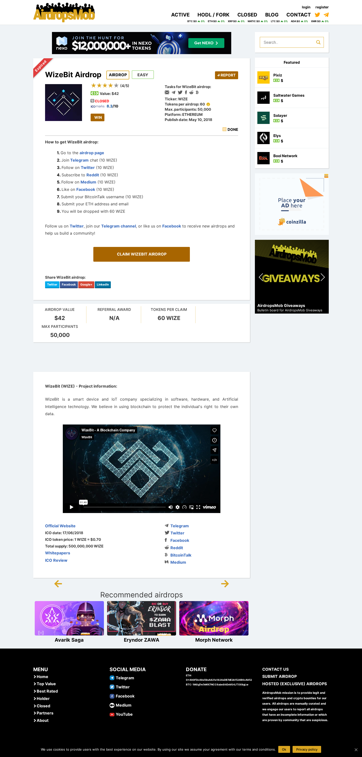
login (306, 7)
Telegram (79, 160)
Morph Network (214, 640)
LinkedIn (103, 284)
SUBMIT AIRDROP (279, 676)
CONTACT (298, 15)
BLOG (272, 15)
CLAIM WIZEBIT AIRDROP (141, 254)
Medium (88, 182)
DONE (233, 129)
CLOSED (247, 15)
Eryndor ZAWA (141, 640)
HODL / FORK (213, 15)
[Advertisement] (141, 357)
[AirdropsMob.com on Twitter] (317, 15)
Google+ (86, 284)
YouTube (124, 714)
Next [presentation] (322, 277)
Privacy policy (307, 749)
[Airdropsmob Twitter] (112, 687)
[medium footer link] (112, 705)
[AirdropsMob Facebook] (112, 696)
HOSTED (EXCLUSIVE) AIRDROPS (294, 683)
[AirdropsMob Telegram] (112, 678)
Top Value (46, 683)
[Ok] (355, 749)
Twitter (88, 167)
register (322, 7)
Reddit (92, 174)
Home (42, 676)
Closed (43, 705)
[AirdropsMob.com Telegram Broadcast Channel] (326, 15)
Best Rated (47, 691)
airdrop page (92, 152)
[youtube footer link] (112, 714)
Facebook (85, 189)
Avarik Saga (69, 640)
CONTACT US (275, 669)
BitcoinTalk (180, 555)
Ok (284, 749)
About (43, 720)
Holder (43, 698)
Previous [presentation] (261, 277)
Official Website (60, 525)
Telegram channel (118, 226)
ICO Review (56, 560)
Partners (45, 713)
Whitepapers (57, 552)
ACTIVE (180, 15)
